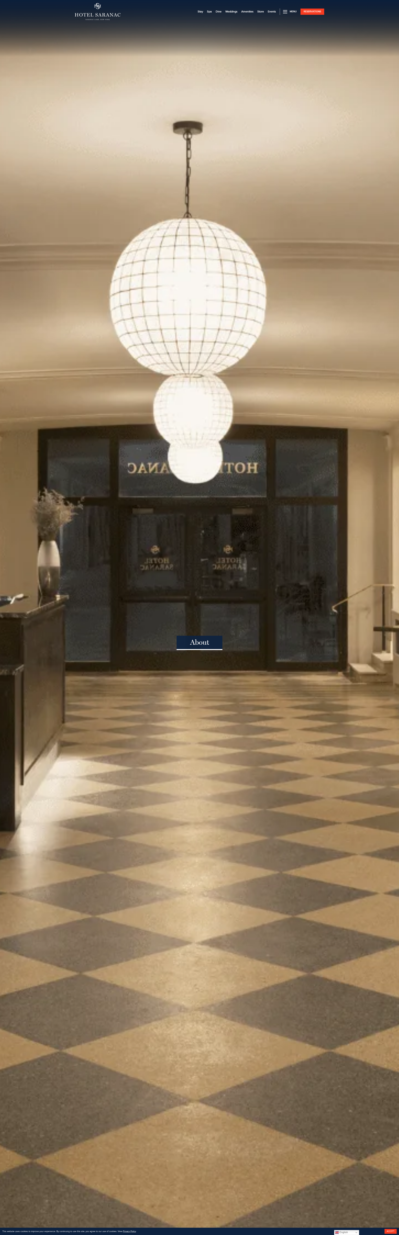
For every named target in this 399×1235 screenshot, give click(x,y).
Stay (200, 11)
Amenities (247, 11)
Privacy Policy (129, 1231)
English (343, 1232)
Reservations (312, 11)
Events (272, 11)
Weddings (231, 11)
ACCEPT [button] (390, 1231)
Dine (218, 11)
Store (260, 11)
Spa (209, 11)
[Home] (97, 11)
